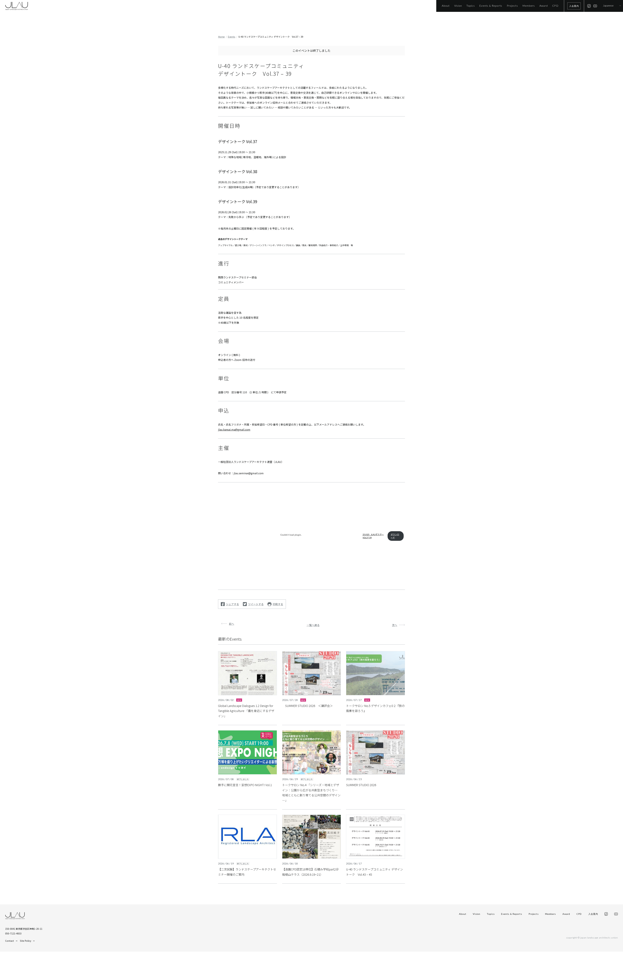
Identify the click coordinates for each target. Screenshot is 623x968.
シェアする (232, 604)
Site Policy (25, 940)
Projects (534, 914)
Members (550, 914)
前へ (231, 624)
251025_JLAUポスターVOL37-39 (373, 536)
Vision (476, 914)
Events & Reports (511, 914)
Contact (9, 940)
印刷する (278, 604)
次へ (394, 625)
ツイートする (256, 604)
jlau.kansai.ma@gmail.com (234, 429)
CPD (579, 914)
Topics (491, 914)
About (462, 914)
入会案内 (574, 6)
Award (566, 914)
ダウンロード (395, 536)
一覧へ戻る (313, 625)
